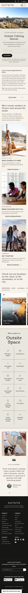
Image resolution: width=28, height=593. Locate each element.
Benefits (4, 521)
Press (16, 519)
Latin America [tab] (21, 288)
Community (4, 519)
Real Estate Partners (19, 523)
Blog (16, 525)
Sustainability (18, 521)
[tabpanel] (14, 309)
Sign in (24, 1)
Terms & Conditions (19, 533)
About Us (17, 515)
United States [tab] (6, 288)
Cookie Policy (18, 531)
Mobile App (4, 531)
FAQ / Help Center (6, 543)
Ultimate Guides (5, 541)
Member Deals (5, 523)
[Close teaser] (22, 589)
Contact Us (4, 539)
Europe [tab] (13, 288)
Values (16, 517)
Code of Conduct (19, 527)
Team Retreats (5, 527)
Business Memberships (7, 529)
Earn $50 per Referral (7, 533)
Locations (4, 515)
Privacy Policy (18, 529)
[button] (11, 591)
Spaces (3, 517)
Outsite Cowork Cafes (7, 525)
